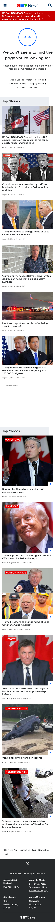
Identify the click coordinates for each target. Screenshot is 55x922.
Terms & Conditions (38, 887)
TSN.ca (6, 907)
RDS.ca (32, 907)
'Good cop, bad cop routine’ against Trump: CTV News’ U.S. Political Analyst (26, 557)
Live (36, 87)
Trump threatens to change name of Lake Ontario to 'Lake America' (25, 623)
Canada (20, 80)
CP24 (5, 901)
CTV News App (10, 850)
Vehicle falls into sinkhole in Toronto (22, 757)
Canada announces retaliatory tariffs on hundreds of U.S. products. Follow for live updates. (25, 187)
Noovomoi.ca (35, 904)
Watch (29, 80)
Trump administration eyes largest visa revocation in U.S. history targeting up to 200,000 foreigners (24, 370)
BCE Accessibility (11, 887)
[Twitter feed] (27, 863)
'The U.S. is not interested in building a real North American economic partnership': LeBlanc (26, 691)
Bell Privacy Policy (37, 884)
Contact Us (25, 850)
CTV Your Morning (17, 83)
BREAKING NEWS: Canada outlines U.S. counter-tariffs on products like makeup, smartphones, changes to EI (25, 140)
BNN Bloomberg (10, 904)
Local (11, 80)
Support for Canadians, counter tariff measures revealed (23, 490)
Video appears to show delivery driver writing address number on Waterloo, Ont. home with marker (25, 824)
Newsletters (43, 850)
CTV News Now (24, 87)
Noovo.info (34, 901)
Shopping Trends (36, 83)
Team (5, 854)
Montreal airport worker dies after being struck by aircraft (25, 325)
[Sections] (5, 5)
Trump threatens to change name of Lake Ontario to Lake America (25, 233)
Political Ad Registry (38, 890)
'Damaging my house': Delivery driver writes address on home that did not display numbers (26, 279)
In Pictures (39, 80)
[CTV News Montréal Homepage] (27, 5)
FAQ (34, 850)
